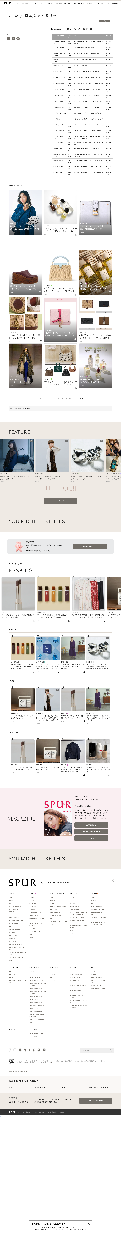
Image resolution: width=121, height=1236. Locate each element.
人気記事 (19, 185)
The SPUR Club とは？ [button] (90, 546)
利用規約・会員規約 (52, 1111)
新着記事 (12, 185)
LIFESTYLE (50, 3)
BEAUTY (25, 3)
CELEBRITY (68, 3)
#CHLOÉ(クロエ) (104, 21)
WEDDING (90, 3)
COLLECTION (79, 3)
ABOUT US (21, 1111)
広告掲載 (28, 1111)
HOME (11, 408)
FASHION (16, 3)
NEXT (81, 398)
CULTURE (59, 3)
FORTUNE (99, 3)
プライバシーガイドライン (38, 1111)
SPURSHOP (61, 1111)
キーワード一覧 (19, 408)
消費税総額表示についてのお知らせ (18, 1071)
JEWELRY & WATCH (37, 3)
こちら (50, 1062)
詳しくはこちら (82, 1229)
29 (70, 398)
